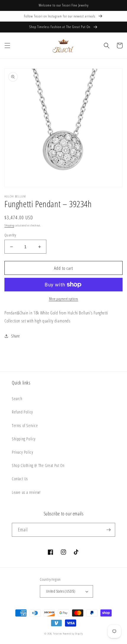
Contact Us (20, 478)
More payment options (63, 298)
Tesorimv (57, 633)
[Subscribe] (108, 530)
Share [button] (15, 336)
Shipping (9, 225)
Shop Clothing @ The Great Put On (38, 465)
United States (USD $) (60, 591)
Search (17, 398)
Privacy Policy (22, 452)
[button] (7, 45)
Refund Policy (22, 412)
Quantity (10, 235)
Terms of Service (25, 425)
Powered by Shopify (73, 633)
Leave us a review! (26, 492)
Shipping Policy (24, 439)
